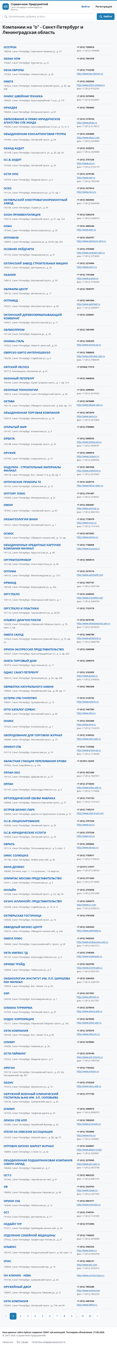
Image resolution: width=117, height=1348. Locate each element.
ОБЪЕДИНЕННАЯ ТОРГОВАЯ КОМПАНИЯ (32, 412)
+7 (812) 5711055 (85, 878)
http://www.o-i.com (86, 904)
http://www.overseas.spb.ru (91, 356)
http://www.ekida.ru (87, 122)
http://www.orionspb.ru (89, 1123)
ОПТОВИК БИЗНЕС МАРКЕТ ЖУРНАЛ (29, 1146)
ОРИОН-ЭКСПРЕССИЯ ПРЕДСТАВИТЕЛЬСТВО (34, 649)
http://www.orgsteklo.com (90, 597)
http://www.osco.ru (86, 191)
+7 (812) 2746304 (85, 952)
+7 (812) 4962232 (85, 1175)
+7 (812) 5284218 (85, 214)
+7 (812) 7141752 (85, 798)
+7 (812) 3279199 (85, 173)
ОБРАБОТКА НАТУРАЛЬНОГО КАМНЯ (28, 686)
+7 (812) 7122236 (85, 69)
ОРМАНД (10, 582)
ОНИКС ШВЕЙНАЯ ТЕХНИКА (23, 96)
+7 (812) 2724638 (85, 889)
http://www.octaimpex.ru (89, 956)
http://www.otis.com (87, 1264)
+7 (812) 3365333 (85, 1246)
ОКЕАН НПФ (12, 58)
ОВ (6, 1186)
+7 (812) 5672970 (85, 412)
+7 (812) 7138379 (85, 519)
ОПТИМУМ (11, 237)
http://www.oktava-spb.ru (90, 404)
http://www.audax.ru (87, 675)
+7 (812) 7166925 (85, 1235)
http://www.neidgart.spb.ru (91, 252)
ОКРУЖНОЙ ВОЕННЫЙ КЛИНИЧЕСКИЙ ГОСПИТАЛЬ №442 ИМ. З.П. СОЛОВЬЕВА (31, 1095)
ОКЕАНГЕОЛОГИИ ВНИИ (21, 519)
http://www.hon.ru (86, 1135)
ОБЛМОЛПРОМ (14, 330)
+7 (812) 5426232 (85, 938)
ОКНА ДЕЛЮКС (14, 867)
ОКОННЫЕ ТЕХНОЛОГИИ (21, 390)
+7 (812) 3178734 (85, 119)
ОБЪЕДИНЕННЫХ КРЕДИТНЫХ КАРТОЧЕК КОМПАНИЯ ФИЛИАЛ (32, 546)
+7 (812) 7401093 (85, 329)
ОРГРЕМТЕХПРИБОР (17, 560)
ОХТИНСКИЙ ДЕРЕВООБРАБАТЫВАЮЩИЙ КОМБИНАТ (33, 316)
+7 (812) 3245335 (85, 341)
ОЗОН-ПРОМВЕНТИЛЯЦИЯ (22, 214)
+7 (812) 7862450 (85, 686)
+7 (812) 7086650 (85, 352)
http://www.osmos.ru (87, 537)
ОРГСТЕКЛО (12, 594)
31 (82, 1316)
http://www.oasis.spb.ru (89, 1086)
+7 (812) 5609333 (85, 438)
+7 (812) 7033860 (85, 1131)
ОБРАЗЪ (9, 844)
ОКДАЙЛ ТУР (13, 1224)
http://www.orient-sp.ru (89, 750)
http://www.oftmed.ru (88, 996)
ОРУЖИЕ (10, 453)
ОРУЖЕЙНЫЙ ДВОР (17, 1287)
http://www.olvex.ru (87, 1250)
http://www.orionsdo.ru (89, 1204)
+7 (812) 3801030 (85, 467)
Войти (86, 6)
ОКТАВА (9, 401)
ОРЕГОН (9, 1068)
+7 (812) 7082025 (85, 1120)
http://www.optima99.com (90, 574)
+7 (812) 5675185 (85, 619)
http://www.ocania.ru (87, 278)
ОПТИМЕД (11, 300)
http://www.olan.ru (86, 229)
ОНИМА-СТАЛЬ (14, 341)
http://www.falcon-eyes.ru (90, 485)
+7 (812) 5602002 (85, 199)
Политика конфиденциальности (48, 1342)
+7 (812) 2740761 (85, 1212)
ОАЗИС (8, 1082)
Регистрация (104, 6)
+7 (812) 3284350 (85, 978)
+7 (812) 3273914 (85, 188)
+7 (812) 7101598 (85, 274)
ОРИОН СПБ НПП (15, 1120)
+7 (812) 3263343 (85, 926)
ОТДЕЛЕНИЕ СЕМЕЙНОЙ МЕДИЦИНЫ (29, 1235)
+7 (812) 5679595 (85, 1019)
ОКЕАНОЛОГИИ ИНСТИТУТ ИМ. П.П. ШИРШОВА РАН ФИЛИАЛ (37, 980)
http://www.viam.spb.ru (89, 738)
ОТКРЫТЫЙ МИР (15, 427)
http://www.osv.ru (86, 163)
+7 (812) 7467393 (85, 709)
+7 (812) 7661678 (85, 58)
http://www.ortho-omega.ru (91, 85)
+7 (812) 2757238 (85, 159)
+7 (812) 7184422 (85, 1067)
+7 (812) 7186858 (85, 544)
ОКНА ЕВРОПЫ (14, 70)
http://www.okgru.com (88, 137)
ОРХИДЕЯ (10, 107)
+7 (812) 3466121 (85, 1261)
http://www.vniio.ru (86, 522)
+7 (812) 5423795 (85, 964)
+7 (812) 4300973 (85, 1108)
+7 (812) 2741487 (85, 493)
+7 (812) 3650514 (85, 559)
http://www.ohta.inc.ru (88, 1034)
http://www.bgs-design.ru (90, 73)
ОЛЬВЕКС (10, 1247)
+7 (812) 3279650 (85, 96)
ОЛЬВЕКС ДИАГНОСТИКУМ (22, 620)
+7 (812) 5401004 (85, 300)
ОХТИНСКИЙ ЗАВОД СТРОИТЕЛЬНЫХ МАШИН (36, 263)
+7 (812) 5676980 (85, 401)
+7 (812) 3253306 (85, 720)
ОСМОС (9, 533)
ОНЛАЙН (10, 890)
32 (90, 1316)
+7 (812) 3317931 (85, 993)
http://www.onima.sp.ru (89, 344)
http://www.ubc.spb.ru (88, 1163)
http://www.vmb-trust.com (90, 813)
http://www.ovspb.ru (87, 1190)
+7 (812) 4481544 (85, 1301)
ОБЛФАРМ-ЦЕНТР (16, 289)
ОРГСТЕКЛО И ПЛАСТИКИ (21, 608)
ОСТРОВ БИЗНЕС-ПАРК (19, 809)
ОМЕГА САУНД (13, 634)
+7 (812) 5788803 (85, 426)
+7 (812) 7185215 (85, 809)
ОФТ (6, 993)
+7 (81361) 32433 (85, 761)
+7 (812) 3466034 (85, 378)
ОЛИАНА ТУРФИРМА (18, 1007)
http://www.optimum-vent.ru (91, 241)
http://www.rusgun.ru (88, 456)
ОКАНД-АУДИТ (14, 148)
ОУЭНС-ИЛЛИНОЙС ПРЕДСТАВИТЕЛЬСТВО (33, 901)
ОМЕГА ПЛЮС (13, 938)
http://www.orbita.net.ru (89, 442)
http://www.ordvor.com (88, 1290)
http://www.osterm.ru (88, 701)
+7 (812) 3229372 (85, 148)
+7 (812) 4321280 (85, 772)
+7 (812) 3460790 (85, 634)
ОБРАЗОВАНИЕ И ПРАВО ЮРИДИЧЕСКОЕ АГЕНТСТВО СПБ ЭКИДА (32, 120)
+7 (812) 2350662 (85, 843)
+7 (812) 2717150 (85, 1093)
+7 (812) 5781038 (85, 915)
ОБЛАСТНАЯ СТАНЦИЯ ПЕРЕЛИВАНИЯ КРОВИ (35, 761)
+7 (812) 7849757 (85, 289)
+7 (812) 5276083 (85, 1042)
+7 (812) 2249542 (85, 594)
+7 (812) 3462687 (85, 504)
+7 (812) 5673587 (85, 533)
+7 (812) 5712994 (85, 1223)
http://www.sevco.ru (87, 416)
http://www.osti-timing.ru (90, 1057)
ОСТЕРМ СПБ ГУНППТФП (20, 698)
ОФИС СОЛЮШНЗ (16, 855)
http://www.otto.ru (86, 713)
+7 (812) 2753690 (85, 248)
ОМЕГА (8, 81)
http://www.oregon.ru (88, 1071)
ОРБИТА (9, 438)
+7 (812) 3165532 (85, 735)
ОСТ (6, 1212)
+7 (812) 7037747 (85, 582)
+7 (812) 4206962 (85, 389)
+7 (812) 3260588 (85, 649)
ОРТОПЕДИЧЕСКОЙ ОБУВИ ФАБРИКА (29, 798)
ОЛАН (8, 226)
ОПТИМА (10, 571)
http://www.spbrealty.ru (89, 930)
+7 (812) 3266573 (85, 901)
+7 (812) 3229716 (85, 481)
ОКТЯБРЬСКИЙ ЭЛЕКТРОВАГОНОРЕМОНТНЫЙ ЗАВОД (35, 201)
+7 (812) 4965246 (85, 226)
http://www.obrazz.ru (87, 847)
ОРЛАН (8, 784)
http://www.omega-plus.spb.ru (92, 942)
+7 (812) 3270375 (85, 1030)
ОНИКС (9, 721)
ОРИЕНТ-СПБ (12, 747)
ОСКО (7, 188)
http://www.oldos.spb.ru (89, 1022)
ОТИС (7, 1261)
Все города (22, 1342)
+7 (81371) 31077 (85, 866)
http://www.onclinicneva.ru (90, 1275)
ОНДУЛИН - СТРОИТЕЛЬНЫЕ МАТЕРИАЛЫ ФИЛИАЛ (32, 468)
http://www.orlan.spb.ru (89, 787)
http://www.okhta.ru (87, 1304)
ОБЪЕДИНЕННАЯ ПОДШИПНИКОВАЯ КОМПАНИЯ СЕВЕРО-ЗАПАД (38, 1162)
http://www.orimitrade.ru (89, 967)
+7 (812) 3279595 (85, 1160)
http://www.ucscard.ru (88, 548)
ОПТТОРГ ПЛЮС (14, 493)
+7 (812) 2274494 (85, 263)
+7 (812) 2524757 (85, 237)
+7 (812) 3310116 (85, 571)
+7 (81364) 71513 (85, 366)
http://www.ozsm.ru (87, 266)
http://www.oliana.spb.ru (89, 1011)
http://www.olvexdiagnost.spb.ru (93, 623)
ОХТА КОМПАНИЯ (16, 1030)
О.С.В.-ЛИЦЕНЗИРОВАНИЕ (22, 821)
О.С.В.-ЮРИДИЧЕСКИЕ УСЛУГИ (25, 832)
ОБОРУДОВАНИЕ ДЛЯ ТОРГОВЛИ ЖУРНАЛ (33, 735)
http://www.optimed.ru (88, 304)
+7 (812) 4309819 (85, 452)
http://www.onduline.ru (89, 470)
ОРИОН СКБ (12, 1201)
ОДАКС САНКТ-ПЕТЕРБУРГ (21, 672)
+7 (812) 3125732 (85, 698)
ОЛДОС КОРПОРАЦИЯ (19, 1019)
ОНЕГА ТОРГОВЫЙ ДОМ (20, 661)
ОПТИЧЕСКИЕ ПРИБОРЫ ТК (22, 482)
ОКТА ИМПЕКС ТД (16, 953)
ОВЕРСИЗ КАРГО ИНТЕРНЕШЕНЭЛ (27, 352)
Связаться (7, 1342)
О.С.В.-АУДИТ (12, 159)
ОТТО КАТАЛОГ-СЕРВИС (19, 709)
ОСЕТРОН (10, 47)
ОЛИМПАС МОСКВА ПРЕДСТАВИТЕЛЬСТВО (33, 878)
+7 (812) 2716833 (85, 783)
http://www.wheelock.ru (89, 638)
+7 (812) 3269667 (85, 1145)
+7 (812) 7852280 (85, 1286)
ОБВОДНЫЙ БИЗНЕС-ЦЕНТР (23, 927)
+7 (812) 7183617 (85, 855)
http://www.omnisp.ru (88, 508)
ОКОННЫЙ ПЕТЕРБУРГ (19, 378)
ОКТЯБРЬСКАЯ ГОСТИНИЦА (22, 915)
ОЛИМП (9, 1042)
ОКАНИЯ (10, 275)
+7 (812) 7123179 (85, 608)
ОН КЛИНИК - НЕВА (17, 1275)
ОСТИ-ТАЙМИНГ (15, 1053)
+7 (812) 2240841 (85, 314)
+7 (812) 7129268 (85, 746)
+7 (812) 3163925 (85, 672)
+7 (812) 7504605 (85, 107)
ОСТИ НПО (11, 174)
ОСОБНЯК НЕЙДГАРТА (19, 249)
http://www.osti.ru (86, 177)
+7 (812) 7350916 (85, 47)
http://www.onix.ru (86, 724)
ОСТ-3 (7, 1175)
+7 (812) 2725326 (85, 1082)
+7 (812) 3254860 (85, 133)
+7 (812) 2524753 (85, 1186)
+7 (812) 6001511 (85, 1200)
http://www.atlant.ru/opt (89, 1149)
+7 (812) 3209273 (85, 660)
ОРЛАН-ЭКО (12, 772)
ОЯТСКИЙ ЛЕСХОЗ (16, 367)
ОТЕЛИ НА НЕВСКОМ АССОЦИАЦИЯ (28, 1132)
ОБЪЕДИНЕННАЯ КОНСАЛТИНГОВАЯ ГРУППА (35, 134)
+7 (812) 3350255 (85, 81)
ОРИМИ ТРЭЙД (14, 964)
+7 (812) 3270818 (85, 1007)
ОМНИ (8, 505)
